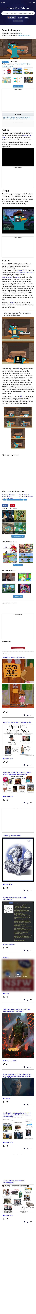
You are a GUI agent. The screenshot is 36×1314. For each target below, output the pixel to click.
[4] (18, 368)
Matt (19, 33)
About (4, 117)
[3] (14, 302)
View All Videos (18, 596)
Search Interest (20, 117)
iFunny (11, 302)
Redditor (20, 270)
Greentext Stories (10, 944)
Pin (13, 505)
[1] (10, 198)
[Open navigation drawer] (34, 2)
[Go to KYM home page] (3, 2)
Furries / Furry (9, 884)
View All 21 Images (18, 86)
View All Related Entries (18, 536)
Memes (26, 17)
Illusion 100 (26, 494)
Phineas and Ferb (21, 64)
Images (20, 17)
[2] (23, 269)
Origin (8, 117)
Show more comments (18, 648)
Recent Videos (23, 118)
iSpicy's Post (10, 498)
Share (5, 505)
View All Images (18, 564)
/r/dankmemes (7, 277)
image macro (29, 272)
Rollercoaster (12, 494)
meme (17, 277)
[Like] (27, 715)
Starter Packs (9, 759)
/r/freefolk (7, 1098)
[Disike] (24, 715)
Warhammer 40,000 (10, 1061)
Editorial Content (18, 21)
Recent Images (14, 118)
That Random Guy (24, 35)
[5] (21, 396)
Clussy (7, 993)
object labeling (20, 272)
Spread (13, 117)
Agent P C (9, 496)
